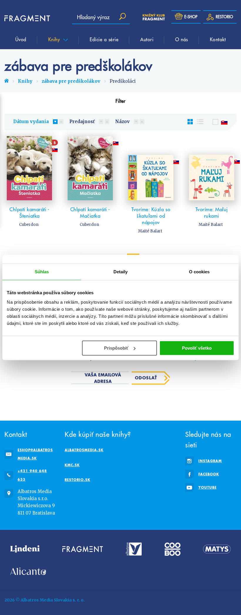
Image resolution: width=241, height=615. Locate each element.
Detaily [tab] (120, 271)
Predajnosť (82, 121)
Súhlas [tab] (42, 271)
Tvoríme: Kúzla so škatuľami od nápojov (150, 216)
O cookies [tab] (199, 271)
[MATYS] (217, 549)
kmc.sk (72, 464)
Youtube (207, 487)
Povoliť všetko (197, 348)
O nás (181, 39)
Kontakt (218, 39)
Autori (146, 39)
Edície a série (104, 39)
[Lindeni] (25, 549)
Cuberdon (29, 224)
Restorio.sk (77, 479)
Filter (120, 100)
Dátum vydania (31, 121)
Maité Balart (150, 231)
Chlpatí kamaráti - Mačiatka (90, 212)
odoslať (146, 378)
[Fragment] (82, 549)
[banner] (22, 18)
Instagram (210, 460)
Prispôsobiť (116, 348)
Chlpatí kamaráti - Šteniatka (29, 212)
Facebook (208, 474)
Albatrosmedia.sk (84, 449)
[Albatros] (134, 549)
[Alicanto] (28, 571)
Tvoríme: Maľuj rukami (211, 212)
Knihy (55, 39)
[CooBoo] (172, 549)
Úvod (20, 39)
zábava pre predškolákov (71, 81)
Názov (122, 121)
